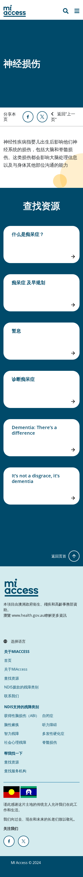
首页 (8, 660)
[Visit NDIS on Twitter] (23, 841)
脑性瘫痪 (11, 724)
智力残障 (11, 733)
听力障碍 (49, 724)
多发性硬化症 (53, 733)
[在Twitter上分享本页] (42, 116)
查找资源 (11, 678)
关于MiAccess (15, 669)
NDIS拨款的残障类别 (21, 687)
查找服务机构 (15, 770)
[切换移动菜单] (77, 12)
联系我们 (11, 695)
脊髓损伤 (49, 742)
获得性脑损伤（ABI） (21, 715)
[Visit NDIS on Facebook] (9, 841)
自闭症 (47, 715)
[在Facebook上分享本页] (28, 116)
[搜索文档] (65, 12)
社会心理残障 (15, 742)
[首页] (14, 11)
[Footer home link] (21, 587)
